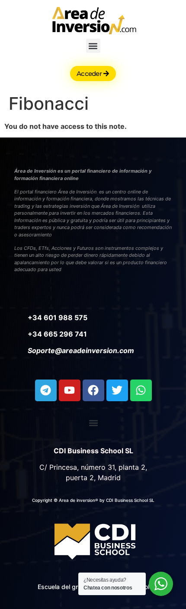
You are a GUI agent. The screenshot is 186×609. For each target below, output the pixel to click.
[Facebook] (93, 390)
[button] (93, 46)
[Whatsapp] (141, 390)
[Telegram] (46, 390)
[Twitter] (117, 390)
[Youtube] (69, 390)
